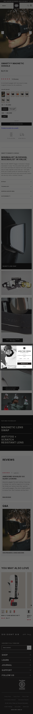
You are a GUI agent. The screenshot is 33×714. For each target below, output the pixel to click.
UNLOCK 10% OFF (24, 363)
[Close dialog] (31, 346)
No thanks (24, 366)
